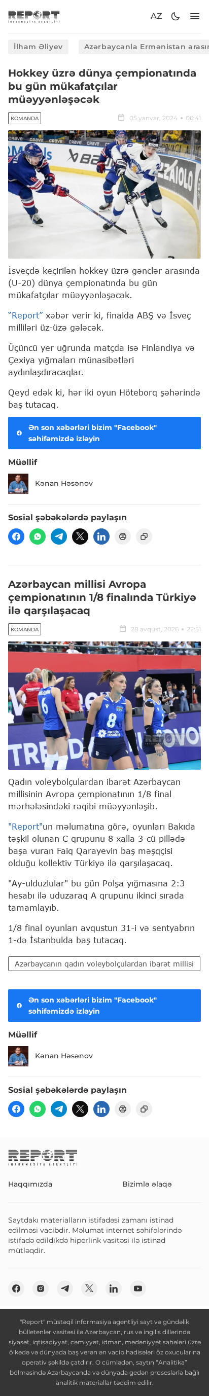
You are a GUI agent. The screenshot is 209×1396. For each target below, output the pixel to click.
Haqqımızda (30, 1184)
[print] (123, 536)
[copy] (144, 536)
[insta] (40, 1288)
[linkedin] (101, 536)
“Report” (25, 315)
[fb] (16, 536)
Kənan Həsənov (64, 483)
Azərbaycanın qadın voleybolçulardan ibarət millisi (104, 963)
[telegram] (59, 536)
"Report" (25, 826)
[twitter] (80, 536)
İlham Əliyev (38, 46)
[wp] (37, 536)
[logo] (34, 16)
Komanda (25, 118)
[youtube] (138, 1288)
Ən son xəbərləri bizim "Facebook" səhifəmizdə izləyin (92, 433)
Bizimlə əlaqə (147, 1184)
